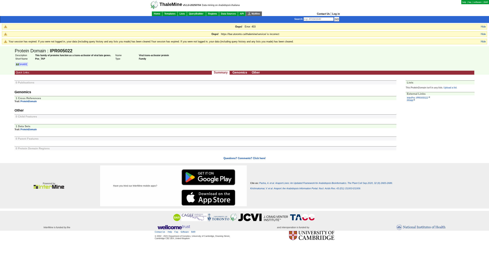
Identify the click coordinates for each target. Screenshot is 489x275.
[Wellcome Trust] (173, 227)
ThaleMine (170, 4)
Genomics (239, 72)
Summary (221, 72)
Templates (170, 13)
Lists (182, 13)
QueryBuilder (196, 13)
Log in (336, 13)
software (478, 2)
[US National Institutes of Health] (420, 227)
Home (157, 13)
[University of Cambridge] (311, 236)
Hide (483, 26)
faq (469, 2)
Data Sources (228, 13)
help (464, 2)
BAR (486, 2)
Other (256, 72)
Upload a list (450, 87)
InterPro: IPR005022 (417, 97)
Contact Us (323, 13)
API (242, 13)
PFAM (410, 100)
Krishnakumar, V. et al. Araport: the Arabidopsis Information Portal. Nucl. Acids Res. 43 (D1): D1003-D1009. (305, 188)
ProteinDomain (28, 101)
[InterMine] (49, 188)
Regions (212, 13)
